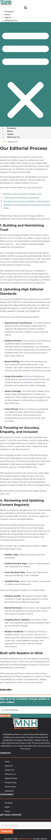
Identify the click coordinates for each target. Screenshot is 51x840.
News (7, 14)
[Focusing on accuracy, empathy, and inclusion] (25, 201)
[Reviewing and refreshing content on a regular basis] (25, 206)
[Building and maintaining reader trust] (25, 193)
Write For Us (11, 20)
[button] (25, 74)
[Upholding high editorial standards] (25, 197)
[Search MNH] (25, 8)
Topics (8, 17)
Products (9, 11)
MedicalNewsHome (25, 839)
